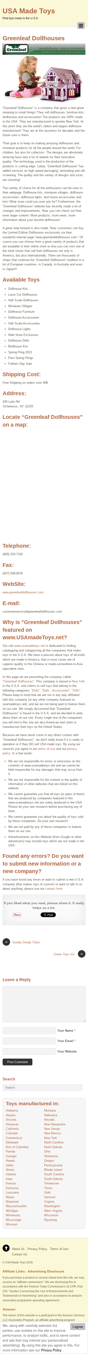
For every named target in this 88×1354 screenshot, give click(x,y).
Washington (52, 1206)
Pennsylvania (53, 1165)
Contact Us (19, 1254)
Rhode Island (53, 1170)
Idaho (9, 1165)
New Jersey (52, 1129)
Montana (50, 1110)
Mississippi (13, 1220)
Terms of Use (59, 1249)
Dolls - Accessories (56, 690)
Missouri (11, 1224)
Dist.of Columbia (17, 1147)
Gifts (76, 690)
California (12, 1129)
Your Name (65, 1030)
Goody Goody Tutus (22, 942)
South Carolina (54, 1174)
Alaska (10, 1115)
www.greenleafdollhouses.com (23, 592)
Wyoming (50, 1220)
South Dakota (53, 1179)
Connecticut (14, 1138)
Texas (48, 1188)
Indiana (11, 1174)
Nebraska (50, 1115)
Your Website (67, 1051)
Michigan (12, 1211)
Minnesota (13, 1215)
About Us (18, 1249)
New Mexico (52, 1133)
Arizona (11, 1119)
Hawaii (10, 1160)
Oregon (49, 1160)
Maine (10, 1197)
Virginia (49, 1201)
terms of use (46, 749)
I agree (78, 1326)
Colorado (12, 1133)
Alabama (12, 1110)
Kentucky (12, 1188)
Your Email (65, 1041)
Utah (47, 1192)
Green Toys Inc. (68, 954)
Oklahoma (51, 1156)
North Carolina (53, 1142)
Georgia (11, 1156)
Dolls (35, 690)
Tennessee (51, 1183)
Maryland (12, 1201)
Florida (10, 1151)
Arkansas (12, 1124)
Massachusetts (16, 1206)
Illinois (10, 1170)
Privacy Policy (51, 1350)
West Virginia (53, 1211)
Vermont (49, 1197)
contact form (53, 888)
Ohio (47, 1151)
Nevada (49, 1119)
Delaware (12, 1142)
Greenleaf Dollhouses (34, 38)
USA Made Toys (15, 1262)
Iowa (9, 1179)
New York (78, 681)
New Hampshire (54, 1124)
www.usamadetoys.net (29, 645)
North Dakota (53, 1147)
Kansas (11, 1183)
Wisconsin (51, 1215)
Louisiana (12, 1192)
